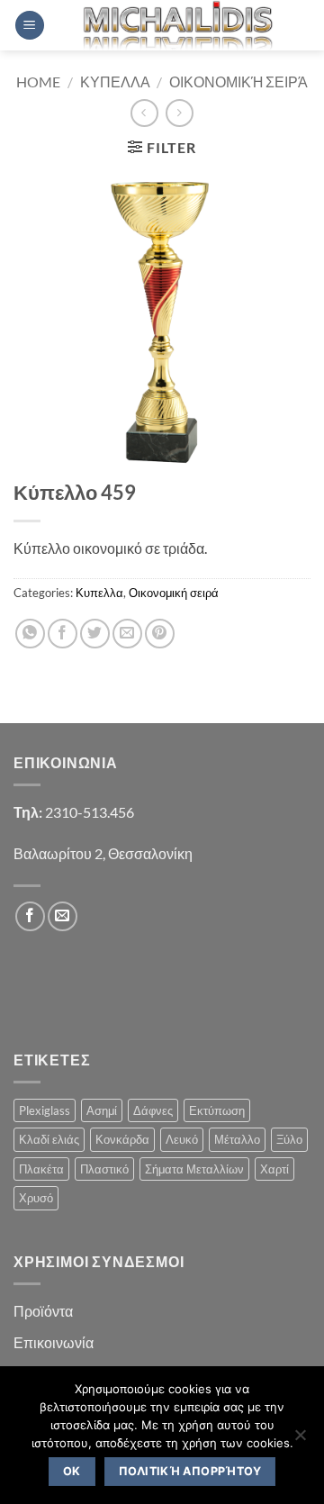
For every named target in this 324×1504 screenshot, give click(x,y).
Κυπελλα (115, 81)
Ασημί (101, 1110)
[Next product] (144, 113)
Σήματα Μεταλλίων (194, 1169)
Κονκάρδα (122, 1139)
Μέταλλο (237, 1139)
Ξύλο (289, 1139)
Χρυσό (36, 1198)
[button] (29, 26)
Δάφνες (153, 1110)
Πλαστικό (104, 1169)
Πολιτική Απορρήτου (190, 1471)
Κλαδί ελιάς (49, 1139)
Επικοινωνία (54, 1342)
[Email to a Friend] (127, 633)
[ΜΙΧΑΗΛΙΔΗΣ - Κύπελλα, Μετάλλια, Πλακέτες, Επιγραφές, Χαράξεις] (177, 25)
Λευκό (182, 1139)
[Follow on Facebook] (30, 916)
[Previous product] (180, 113)
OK (72, 1471)
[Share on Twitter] (95, 633)
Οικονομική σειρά (238, 81)
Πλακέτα (41, 1169)
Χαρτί (274, 1169)
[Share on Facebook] (62, 633)
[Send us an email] (62, 916)
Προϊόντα (43, 1310)
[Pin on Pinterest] (160, 633)
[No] (299, 1440)
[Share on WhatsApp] (30, 633)
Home (38, 81)
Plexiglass (44, 1110)
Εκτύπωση (217, 1110)
